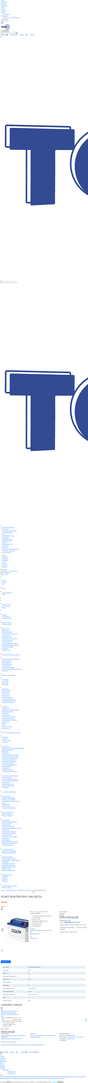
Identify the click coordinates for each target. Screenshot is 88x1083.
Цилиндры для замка (7, 726)
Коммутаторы (5, 689)
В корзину (73, 917)
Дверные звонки (6, 804)
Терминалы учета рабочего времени (10, 710)
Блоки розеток (5, 838)
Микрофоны (5, 648)
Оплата (2, 7)
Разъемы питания (6, 650)
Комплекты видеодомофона (8, 799)
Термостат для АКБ (6, 835)
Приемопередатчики (7, 637)
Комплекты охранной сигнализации (10, 754)
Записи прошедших (6, 592)
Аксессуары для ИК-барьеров (9, 791)
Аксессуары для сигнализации (9, 771)
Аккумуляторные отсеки (8, 849)
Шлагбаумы (5, 737)
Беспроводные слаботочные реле (10, 758)
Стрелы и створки (6, 740)
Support (4, 607)
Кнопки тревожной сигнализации (10, 756)
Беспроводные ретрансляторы (9, 761)
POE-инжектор (5, 692)
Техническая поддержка (15, 1038)
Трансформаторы (6, 840)
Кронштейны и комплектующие (9, 633)
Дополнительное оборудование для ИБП (11, 828)
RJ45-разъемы (5, 682)
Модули (4, 802)
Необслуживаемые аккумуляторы (10, 841)
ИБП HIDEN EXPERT (7, 857)
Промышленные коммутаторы (9, 700)
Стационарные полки (7, 664)
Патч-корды (5, 879)
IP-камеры (4, 614)
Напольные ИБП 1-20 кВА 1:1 (9, 858)
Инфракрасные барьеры (7, 749)
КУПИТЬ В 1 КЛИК (65, 917)
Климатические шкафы (7, 647)
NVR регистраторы (6, 622)
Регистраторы (5, 529)
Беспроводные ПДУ (7, 766)
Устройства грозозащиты (8, 702)
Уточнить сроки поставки (73, 922)
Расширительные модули (8, 812)
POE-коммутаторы (6, 690)
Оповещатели (5, 753)
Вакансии (4, 580)
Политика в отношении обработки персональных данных (14, 1044)
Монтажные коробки (7, 632)
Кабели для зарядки (6, 887)
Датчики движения (6, 777)
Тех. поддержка (5, 606)
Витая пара (4, 881)
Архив (3, 594)
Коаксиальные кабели (7, 874)
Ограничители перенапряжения (9, 836)
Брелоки (4, 725)
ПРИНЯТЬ (60, 1082)
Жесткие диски (5, 628)
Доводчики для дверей (7, 711)
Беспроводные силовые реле (9, 759)
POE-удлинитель (6, 694)
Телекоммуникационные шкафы (9, 643)
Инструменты (5, 545)
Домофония (49, 1035)
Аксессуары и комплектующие (9, 530)
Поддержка (4, 565)
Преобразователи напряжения (9, 833)
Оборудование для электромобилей (10, 549)
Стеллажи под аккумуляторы (9, 851)
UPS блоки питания (7, 823)
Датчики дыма (5, 782)
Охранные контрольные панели (9, 764)
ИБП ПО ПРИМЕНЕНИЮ (8, 870)
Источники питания (7, 540)
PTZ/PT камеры (6, 616)
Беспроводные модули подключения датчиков (13, 748)
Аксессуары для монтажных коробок (11, 654)
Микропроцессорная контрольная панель (12, 669)
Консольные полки (6, 660)
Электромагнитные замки (8, 718)
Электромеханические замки (9, 716)
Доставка (3, 9)
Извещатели (5, 751)
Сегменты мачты (6, 635)
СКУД (3, 534)
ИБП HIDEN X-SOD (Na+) (8, 863)
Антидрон (4, 542)
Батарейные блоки (6, 825)
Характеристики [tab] (6, 961)
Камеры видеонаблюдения (8, 527)
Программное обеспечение (8, 550)
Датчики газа (5, 787)
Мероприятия (4, 5)
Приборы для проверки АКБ (9, 852)
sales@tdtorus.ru (6, 14)
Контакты (3, 12)
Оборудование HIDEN (7, 844)
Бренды (4, 588)
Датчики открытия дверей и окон (10, 775)
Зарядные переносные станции (9, 885)
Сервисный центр (6, 604)
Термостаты (5, 670)
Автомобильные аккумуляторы (9, 843)
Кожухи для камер (6, 642)
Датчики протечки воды (8, 784)
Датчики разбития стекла (8, 785)
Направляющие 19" (6, 662)
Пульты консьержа (6, 806)
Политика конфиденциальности (36, 1044)
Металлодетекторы (6, 552)
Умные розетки (5, 768)
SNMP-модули (5, 830)
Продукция (4, 558)
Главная (3, 0)
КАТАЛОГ (5, 30)
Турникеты (4, 738)
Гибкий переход (6, 728)
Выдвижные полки (6, 665)
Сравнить (3, 906)
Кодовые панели (6, 715)
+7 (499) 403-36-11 (15, 17)
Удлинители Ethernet (7, 697)
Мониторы (4, 547)
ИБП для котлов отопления (8, 826)
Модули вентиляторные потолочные (10, 659)
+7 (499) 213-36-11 (6, 17)
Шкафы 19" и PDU (6, 868)
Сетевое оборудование (7, 532)
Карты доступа (5, 721)
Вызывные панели (6, 796)
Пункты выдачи (71, 1035)
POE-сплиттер (5, 695)
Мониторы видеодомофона (8, 797)
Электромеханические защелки (9, 720)
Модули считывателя (7, 814)
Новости (4, 582)
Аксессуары (5, 742)
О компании (4, 2)
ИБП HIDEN (5, 862)
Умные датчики (6, 746)
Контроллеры (5, 713)
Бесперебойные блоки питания (9, 821)
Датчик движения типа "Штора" (9, 779)
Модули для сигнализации (8, 763)
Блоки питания (5, 820)
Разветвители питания (7, 640)
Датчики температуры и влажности (10, 780)
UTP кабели (5, 876)
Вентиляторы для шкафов (8, 667)
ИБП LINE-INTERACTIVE (8, 867)
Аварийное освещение (7, 769)
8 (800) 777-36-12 (5, 20)
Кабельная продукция (7, 544)
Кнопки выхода (6, 708)
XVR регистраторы (6, 624)
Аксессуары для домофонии (8, 807)
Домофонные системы (7, 539)
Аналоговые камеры (7, 618)
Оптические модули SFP (8, 699)
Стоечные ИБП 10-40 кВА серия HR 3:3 (11, 860)
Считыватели (5, 706)
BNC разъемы (5, 679)
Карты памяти (5, 630)
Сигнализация (5, 537)
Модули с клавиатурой (7, 815)
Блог (3, 583)
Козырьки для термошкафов (8, 675)
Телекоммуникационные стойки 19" (10, 645)
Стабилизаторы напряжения (8, 831)
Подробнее (32, 928)
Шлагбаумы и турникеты (8, 535)
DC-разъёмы (5, 681)
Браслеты (4, 723)
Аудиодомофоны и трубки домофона (11, 801)
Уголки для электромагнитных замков (11, 732)
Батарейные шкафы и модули (9, 865)
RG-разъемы (5, 684)
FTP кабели (5, 878)
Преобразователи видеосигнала (9, 638)
